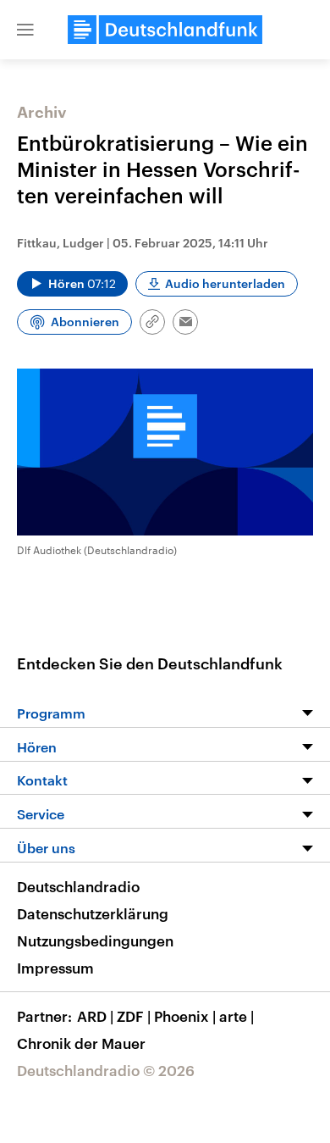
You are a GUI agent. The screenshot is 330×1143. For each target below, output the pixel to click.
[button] (25, 29)
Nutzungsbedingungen (95, 940)
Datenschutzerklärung (92, 913)
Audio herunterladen (225, 283)
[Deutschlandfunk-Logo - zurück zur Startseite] (165, 29)
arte (236, 1015)
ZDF (134, 1015)
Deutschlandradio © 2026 (106, 1070)
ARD (95, 1015)
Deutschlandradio (78, 886)
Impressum (55, 967)
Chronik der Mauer (81, 1043)
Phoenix (185, 1015)
